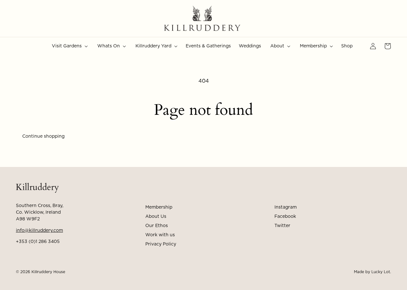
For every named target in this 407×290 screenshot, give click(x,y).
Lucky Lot (380, 272)
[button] (69, 46)
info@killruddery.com (39, 230)
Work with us (160, 235)
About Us (155, 216)
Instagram (285, 207)
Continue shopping (43, 136)
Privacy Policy (160, 244)
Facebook (285, 216)
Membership (158, 207)
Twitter (282, 226)
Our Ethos (156, 226)
